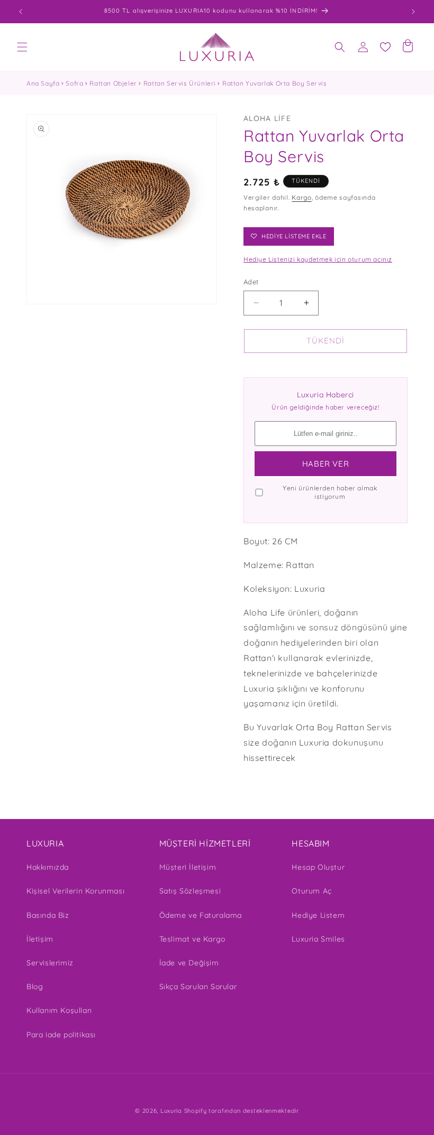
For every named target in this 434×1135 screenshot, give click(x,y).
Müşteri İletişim (187, 867)
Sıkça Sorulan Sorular (198, 986)
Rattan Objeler (113, 83)
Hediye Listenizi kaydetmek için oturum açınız (317, 259)
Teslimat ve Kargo (192, 939)
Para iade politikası (61, 1034)
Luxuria (171, 1110)
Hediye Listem (318, 915)
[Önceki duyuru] (20, 11)
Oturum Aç (311, 891)
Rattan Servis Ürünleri (179, 83)
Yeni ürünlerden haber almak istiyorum (330, 492)
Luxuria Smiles (318, 939)
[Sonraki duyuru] (413, 11)
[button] (22, 47)
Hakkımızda (47, 867)
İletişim (39, 939)
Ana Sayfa (42, 83)
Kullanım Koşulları (59, 1010)
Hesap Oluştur (318, 867)
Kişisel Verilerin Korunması (75, 891)
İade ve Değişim (189, 962)
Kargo (302, 197)
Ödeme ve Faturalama (200, 915)
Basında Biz (47, 915)
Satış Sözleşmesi (190, 891)
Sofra (74, 83)
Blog (34, 986)
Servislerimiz (50, 962)
